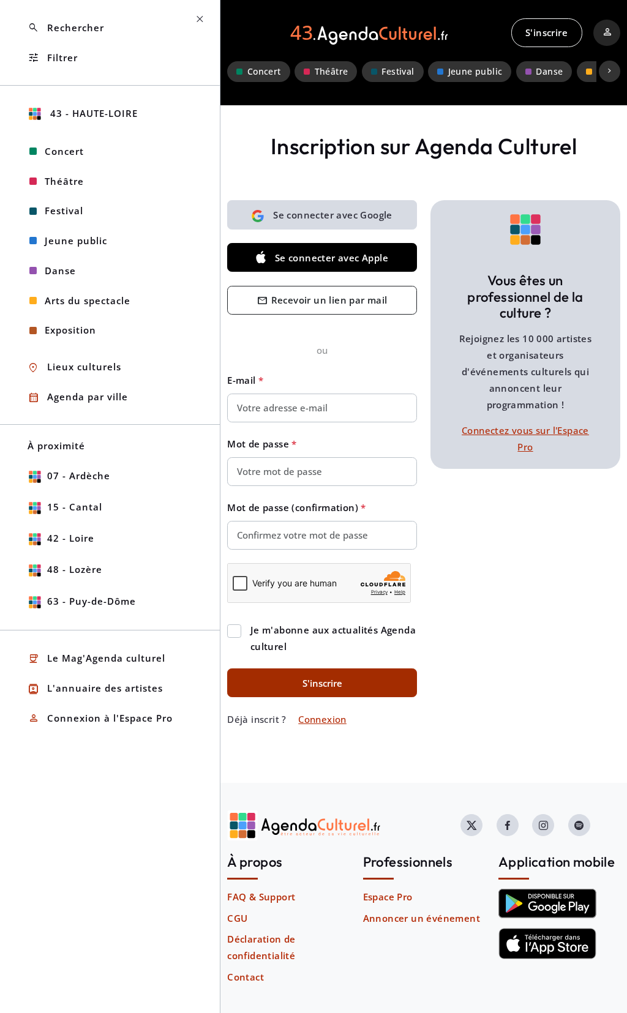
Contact (245, 977)
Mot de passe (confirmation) (294, 507)
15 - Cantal (74, 507)
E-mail (242, 380)
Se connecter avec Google (332, 215)
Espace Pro (388, 897)
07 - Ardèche (78, 475)
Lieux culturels (74, 368)
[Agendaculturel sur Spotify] (579, 825)
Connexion (322, 719)
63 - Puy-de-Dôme (91, 601)
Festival (397, 71)
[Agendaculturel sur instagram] (543, 825)
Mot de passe (259, 444)
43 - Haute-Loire (92, 113)
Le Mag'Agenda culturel (96, 659)
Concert (264, 71)
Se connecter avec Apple (331, 258)
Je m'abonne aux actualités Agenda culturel (333, 638)
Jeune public (475, 71)
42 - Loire (70, 538)
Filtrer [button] (53, 58)
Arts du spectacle (87, 300)
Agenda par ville (78, 398)
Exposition (70, 330)
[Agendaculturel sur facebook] (508, 825)
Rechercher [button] (66, 28)
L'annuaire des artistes (95, 689)
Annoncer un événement (421, 918)
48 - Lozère (74, 569)
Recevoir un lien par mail (322, 301)
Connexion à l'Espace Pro (100, 718)
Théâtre (331, 71)
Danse (549, 71)
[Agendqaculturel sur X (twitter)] (471, 825)
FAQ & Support (261, 897)
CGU (237, 918)
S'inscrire (546, 32)
